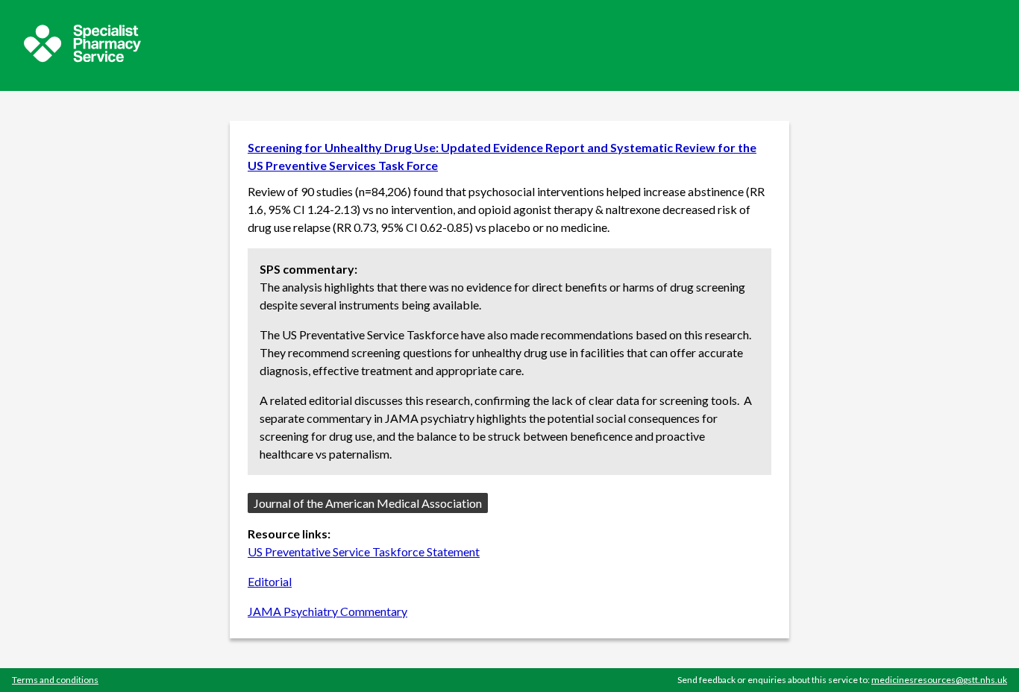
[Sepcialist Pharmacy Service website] (82, 58)
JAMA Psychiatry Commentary (327, 611)
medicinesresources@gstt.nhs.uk (939, 679)
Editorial (270, 581)
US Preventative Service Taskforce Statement (364, 551)
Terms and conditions (55, 679)
